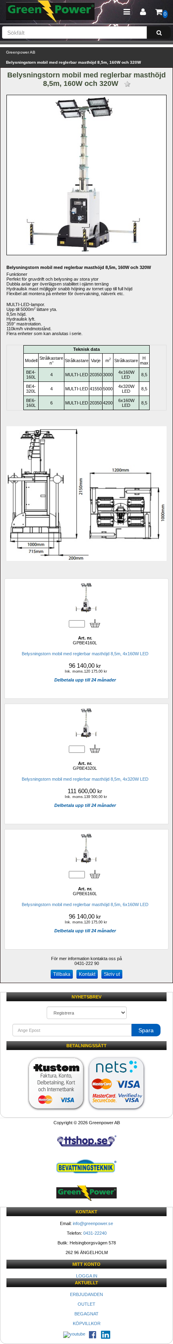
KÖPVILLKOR (87, 1323)
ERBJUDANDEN (86, 1294)
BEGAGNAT (86, 1313)
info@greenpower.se (93, 1223)
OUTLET (86, 1304)
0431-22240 (95, 1233)
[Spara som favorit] (127, 84)
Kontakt (87, 974)
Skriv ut (112, 974)
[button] (143, 12)
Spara (146, 1030)
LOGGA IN (86, 1275)
